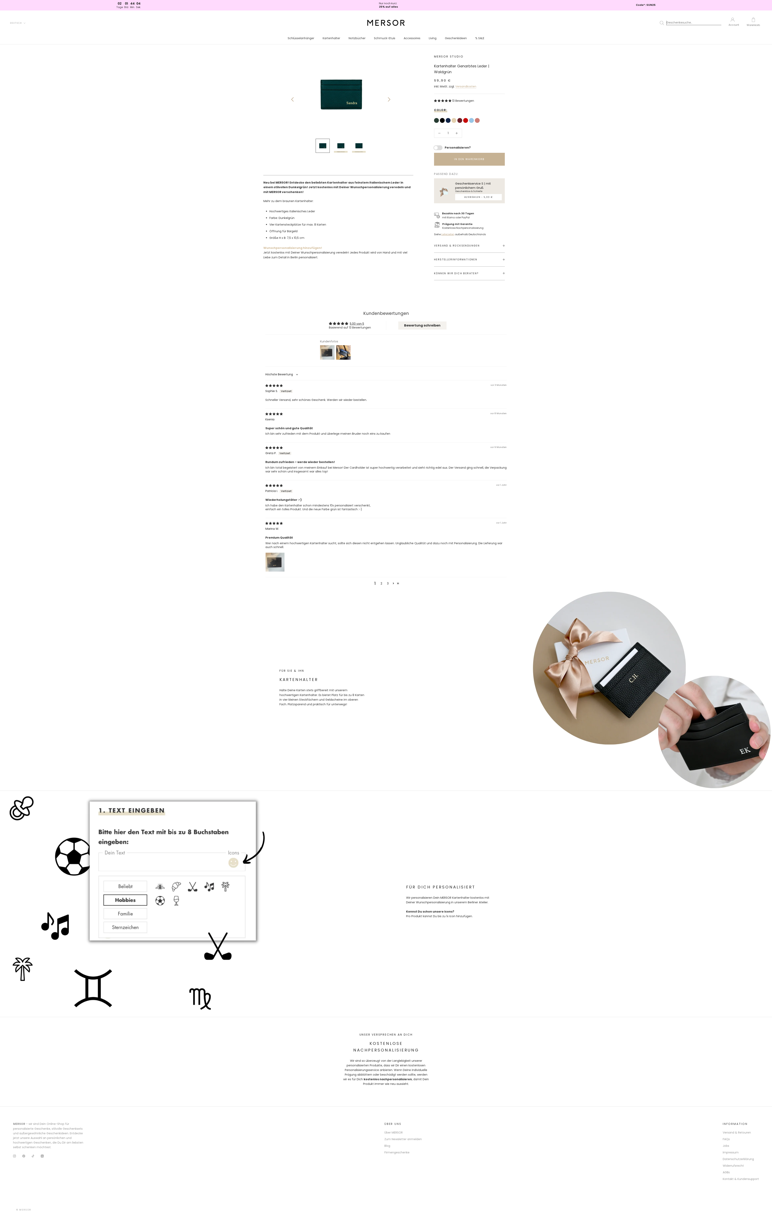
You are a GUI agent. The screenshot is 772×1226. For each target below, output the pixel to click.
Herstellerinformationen (455, 259)
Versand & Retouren (737, 1133)
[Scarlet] (466, 121)
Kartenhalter (331, 38)
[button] (443, 101)
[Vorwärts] (389, 99)
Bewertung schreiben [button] (422, 325)
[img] (274, 386)
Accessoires (412, 38)
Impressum (731, 1152)
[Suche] (691, 22)
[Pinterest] (23, 1156)
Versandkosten (465, 86)
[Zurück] (292, 99)
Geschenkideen (456, 38)
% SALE (479, 38)
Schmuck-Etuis (384, 38)
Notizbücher (357, 38)
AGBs (726, 1172)
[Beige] (454, 121)
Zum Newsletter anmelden (403, 1139)
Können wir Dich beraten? (456, 273)
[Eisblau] (472, 121)
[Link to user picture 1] (275, 562)
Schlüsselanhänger (301, 38)
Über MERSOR (393, 1133)
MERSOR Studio (448, 56)
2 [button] (381, 583)
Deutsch (16, 22)
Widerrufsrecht (733, 1166)
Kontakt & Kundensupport (741, 1179)
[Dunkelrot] (460, 121)
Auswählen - (478, 197)
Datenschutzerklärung (738, 1159)
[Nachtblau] (449, 121)
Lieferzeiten (447, 234)
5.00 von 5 (357, 324)
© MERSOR (23, 1209)
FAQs (726, 1139)
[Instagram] (14, 1156)
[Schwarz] (443, 121)
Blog (387, 1146)
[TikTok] (33, 1156)
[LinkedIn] (42, 1156)
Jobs (726, 1146)
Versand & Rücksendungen (457, 245)
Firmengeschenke (397, 1152)
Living (432, 38)
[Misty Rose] (478, 121)
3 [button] (388, 583)
